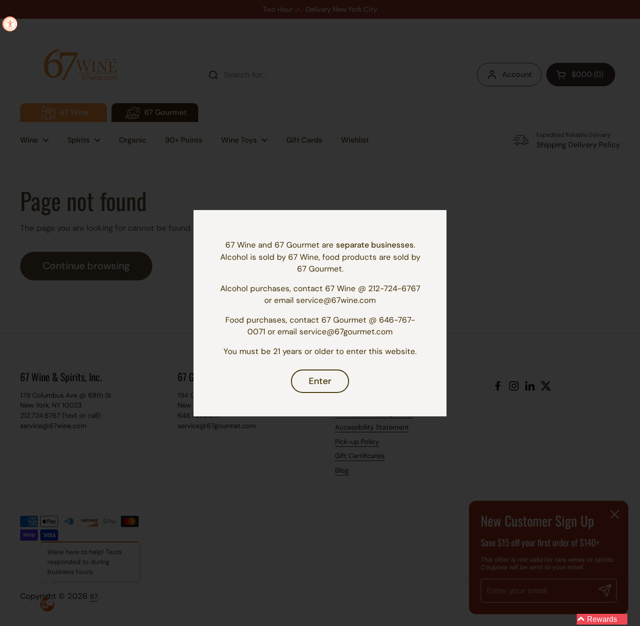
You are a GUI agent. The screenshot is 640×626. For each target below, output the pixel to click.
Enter (320, 381)
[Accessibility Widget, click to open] (9, 23)
